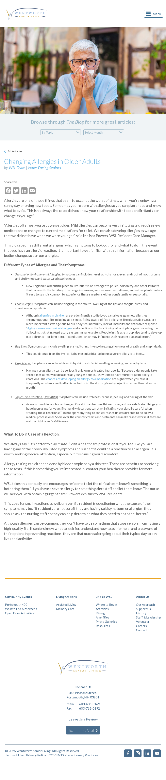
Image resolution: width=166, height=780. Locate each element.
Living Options (66, 596)
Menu (157, 14)
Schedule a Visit (82, 730)
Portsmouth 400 (16, 604)
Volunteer (142, 621)
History (141, 613)
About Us (142, 596)
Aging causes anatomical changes (49, 328)
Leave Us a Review (83, 719)
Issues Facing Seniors (44, 167)
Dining (100, 613)
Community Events (18, 596)
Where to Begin (106, 604)
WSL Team (17, 167)
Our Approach (145, 604)
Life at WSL (104, 596)
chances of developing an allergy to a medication (78, 379)
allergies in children (52, 315)
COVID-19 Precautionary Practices (73, 755)
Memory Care (65, 609)
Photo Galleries (106, 621)
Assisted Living (66, 604)
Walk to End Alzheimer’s (21, 609)
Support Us (143, 609)
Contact (141, 630)
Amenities (102, 617)
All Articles (15, 151)
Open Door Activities (19, 613)
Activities (102, 609)
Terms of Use (14, 755)
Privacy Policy (36, 755)
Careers (141, 626)
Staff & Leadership (148, 617)
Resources (103, 626)
